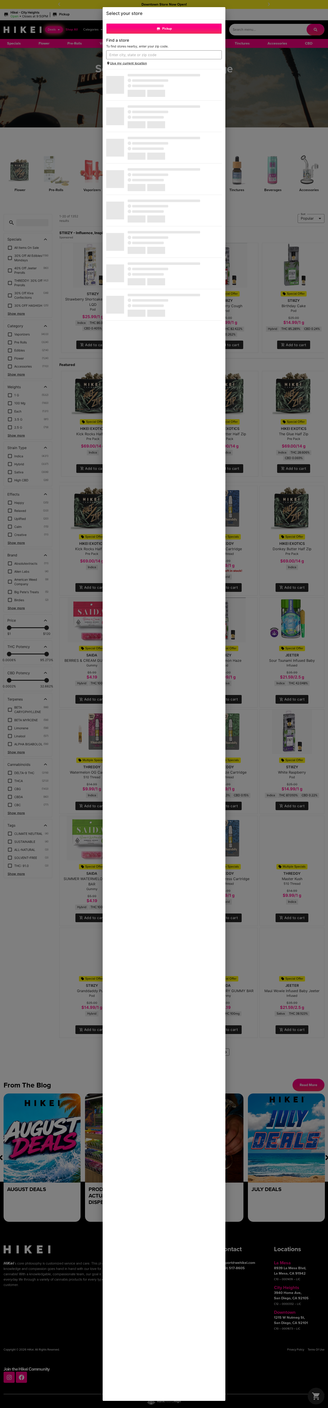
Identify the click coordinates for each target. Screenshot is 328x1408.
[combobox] (160, 55)
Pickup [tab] (167, 28)
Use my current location (128, 63)
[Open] (218, 55)
